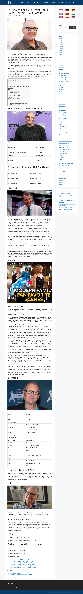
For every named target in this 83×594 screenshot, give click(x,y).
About (74, 592)
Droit (60, 83)
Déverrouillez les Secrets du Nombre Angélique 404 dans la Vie (22, 574)
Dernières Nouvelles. (64, 81)
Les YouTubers (62, 118)
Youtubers (61, 2)
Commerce (61, 67)
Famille (32, 571)
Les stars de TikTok (63, 116)
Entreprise (61, 89)
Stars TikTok (62, 174)
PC (59, 134)
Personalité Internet (63, 137)
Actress (38, 2)
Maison (60, 122)
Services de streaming (64, 165)
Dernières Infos (62, 75)
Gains (36, 571)
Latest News (68, 2)
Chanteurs (61, 58)
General (60, 91)
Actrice (60, 40)
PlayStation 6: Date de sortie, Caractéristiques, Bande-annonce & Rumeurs (67, 200)
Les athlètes (62, 108)
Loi (59, 120)
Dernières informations (64, 73)
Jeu (59, 97)
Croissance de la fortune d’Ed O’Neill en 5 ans (19, 86)
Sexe (60, 167)
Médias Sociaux (62, 126)
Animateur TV (62, 46)
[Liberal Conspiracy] (11, 2)
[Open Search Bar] (74, 2)
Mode (60, 128)
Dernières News (62, 77)
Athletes (61, 52)
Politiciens (61, 155)
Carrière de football (15, 91)
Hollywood (39, 571)
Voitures (61, 180)
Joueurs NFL (62, 106)
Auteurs (60, 54)
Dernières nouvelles (63, 79)
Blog (60, 56)
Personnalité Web (63, 153)
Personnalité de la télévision (65, 141)
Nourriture (61, 130)
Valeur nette (18, 573)
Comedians (45, 2)
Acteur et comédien (15, 92)
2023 (10, 571)
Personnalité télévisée (64, 149)
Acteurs (10, 570)
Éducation (61, 85)
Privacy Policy (52, 592)
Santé (60, 161)
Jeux (60, 100)
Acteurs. (61, 38)
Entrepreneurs (53, 2)
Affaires (60, 44)
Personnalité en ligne (64, 143)
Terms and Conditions (61, 592)
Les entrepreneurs (63, 112)
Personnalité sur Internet (64, 147)
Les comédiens (62, 110)
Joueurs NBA (62, 104)
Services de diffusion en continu (66, 163)
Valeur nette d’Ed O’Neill (14, 98)
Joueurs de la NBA (63, 102)
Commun (61, 69)
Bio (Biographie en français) (17, 571)
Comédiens (61, 62)
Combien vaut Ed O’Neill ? (16, 101)
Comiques (61, 65)
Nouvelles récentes (63, 132)
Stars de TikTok (62, 171)
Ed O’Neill (29, 571)
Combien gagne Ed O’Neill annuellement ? (19, 103)
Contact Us (69, 592)
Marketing (61, 124)
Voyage (60, 182)
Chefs (60, 60)
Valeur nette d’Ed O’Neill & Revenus (17, 85)
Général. (61, 93)
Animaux (61, 48)
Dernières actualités (63, 71)
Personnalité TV (62, 151)
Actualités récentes (63, 42)
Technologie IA (62, 178)
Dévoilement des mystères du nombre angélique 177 (19, 575)
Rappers (27, 2)
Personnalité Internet (64, 145)
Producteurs (61, 157)
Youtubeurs (61, 184)
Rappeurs (61, 159)
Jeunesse (11, 88)
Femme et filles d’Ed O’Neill (15, 95)
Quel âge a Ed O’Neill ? (15, 104)
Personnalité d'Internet (64, 139)
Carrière (11, 89)
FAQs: (10, 100)
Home (22, 2)
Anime (60, 50)
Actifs (10, 97)
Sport (60, 169)
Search (60, 25)
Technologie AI (62, 176)
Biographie (11, 94)
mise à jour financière (46, 571)
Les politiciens (62, 114)
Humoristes (61, 95)
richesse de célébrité (11, 573)
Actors (33, 2)
